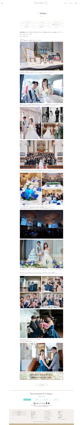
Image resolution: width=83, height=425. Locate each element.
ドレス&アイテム (34, 417)
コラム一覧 (56, 26)
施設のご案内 (33, 414)
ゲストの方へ (60, 414)
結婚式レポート (27, 26)
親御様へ (59, 412)
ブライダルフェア (47, 411)
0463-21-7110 (40, 403)
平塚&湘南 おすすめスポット (56, 24)
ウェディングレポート (48, 412)
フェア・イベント (41, 24)
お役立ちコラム (60, 411)
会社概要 (59, 417)
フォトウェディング (48, 414)
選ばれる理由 (33, 412)
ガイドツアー (33, 411)
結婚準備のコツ (41, 26)
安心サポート (47, 417)
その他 (27, 24)
